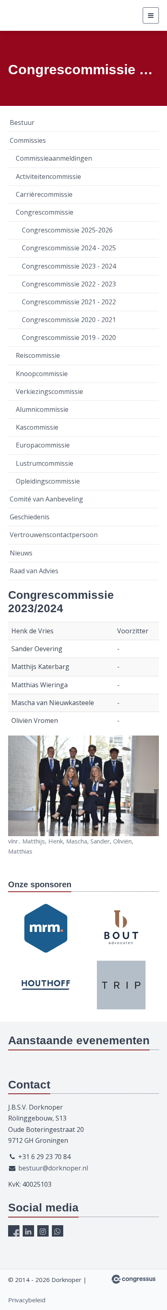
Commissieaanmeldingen (54, 158)
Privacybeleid (26, 1300)
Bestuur (22, 122)
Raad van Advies (34, 570)
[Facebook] (13, 1231)
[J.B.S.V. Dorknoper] (48, 15)
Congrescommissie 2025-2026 (67, 230)
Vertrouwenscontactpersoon (54, 534)
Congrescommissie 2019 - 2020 (69, 337)
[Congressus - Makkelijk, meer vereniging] (133, 1279)
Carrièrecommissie (44, 194)
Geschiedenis (29, 516)
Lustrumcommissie (44, 463)
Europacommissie (43, 445)
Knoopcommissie (42, 373)
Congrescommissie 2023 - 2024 (69, 266)
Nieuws (21, 553)
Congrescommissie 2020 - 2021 (69, 319)
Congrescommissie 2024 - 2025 (69, 247)
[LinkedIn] (28, 1231)
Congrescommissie (44, 212)
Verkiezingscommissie (49, 391)
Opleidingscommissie (48, 481)
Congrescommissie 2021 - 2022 (69, 301)
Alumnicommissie (42, 409)
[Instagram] (43, 1231)
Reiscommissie (38, 355)
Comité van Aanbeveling (46, 499)
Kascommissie (37, 427)
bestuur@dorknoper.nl (53, 1168)
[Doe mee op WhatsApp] (57, 1231)
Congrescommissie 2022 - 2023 (69, 284)
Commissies (28, 140)
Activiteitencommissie (48, 176)
